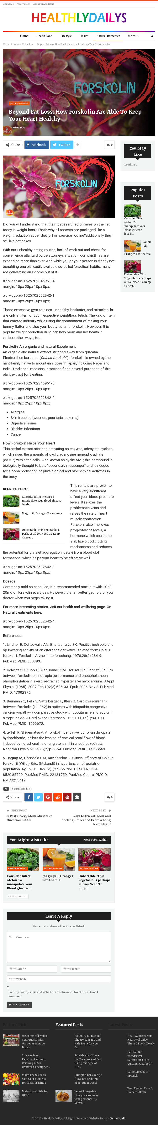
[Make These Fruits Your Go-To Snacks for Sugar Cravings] (11, 1079)
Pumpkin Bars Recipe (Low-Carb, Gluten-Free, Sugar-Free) (88, 1078)
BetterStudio (118, 1118)
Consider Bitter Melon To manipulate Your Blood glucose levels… (41, 500)
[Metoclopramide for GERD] (11, 1096)
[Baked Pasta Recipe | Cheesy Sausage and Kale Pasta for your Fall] (63, 1040)
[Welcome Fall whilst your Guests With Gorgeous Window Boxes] (11, 1040)
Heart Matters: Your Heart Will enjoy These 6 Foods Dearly (141, 1039)
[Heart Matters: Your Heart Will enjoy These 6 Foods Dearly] (116, 1040)
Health (84, 36)
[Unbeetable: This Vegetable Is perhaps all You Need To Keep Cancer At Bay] (11, 534)
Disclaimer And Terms (43, 4)
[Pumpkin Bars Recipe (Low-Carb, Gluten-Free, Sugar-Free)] (63, 1079)
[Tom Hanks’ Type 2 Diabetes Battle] (116, 1093)
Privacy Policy (23, 4)
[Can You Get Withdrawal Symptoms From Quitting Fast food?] (116, 1056)
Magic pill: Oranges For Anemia (42, 513)
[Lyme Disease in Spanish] (116, 1076)
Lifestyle (66, 36)
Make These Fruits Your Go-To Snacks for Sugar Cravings (34, 1078)
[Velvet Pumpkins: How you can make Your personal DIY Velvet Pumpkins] (63, 1096)
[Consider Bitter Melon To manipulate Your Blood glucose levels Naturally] (11, 501)
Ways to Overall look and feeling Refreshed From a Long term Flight (86, 820)
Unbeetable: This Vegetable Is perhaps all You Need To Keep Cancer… (41, 533)
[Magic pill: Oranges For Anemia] (11, 518)
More (131, 36)
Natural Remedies (108, 36)
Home (24, 36)
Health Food (44, 36)
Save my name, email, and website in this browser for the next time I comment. (53, 994)
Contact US (8, 4)
